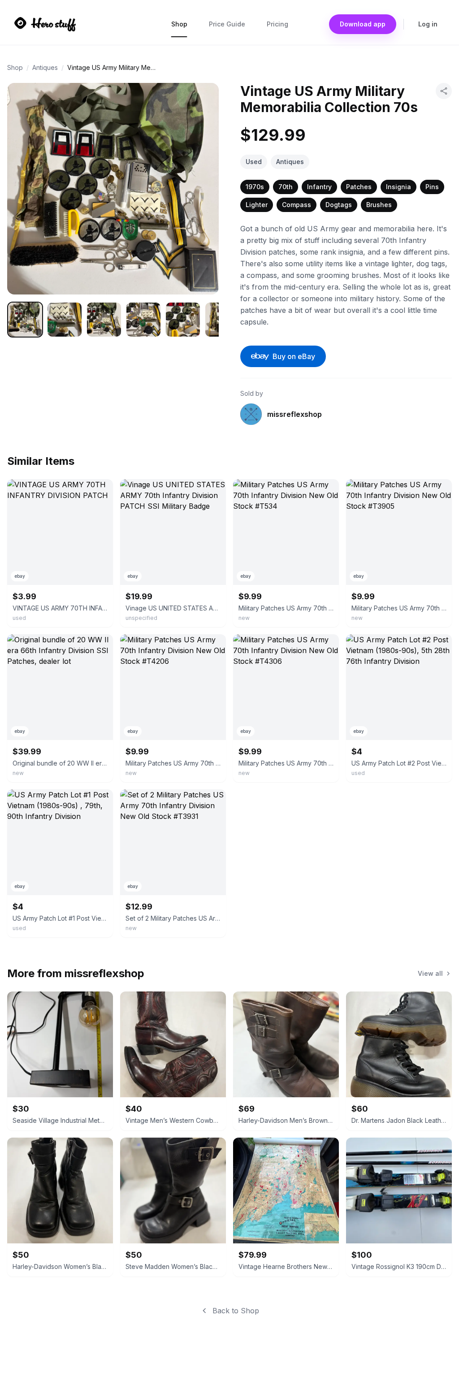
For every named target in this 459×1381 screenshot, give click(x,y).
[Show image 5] (183, 320)
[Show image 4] (143, 320)
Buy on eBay (294, 356)
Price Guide (227, 24)
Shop (179, 24)
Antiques (45, 67)
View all (430, 973)
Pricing (277, 24)
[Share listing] (444, 91)
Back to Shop (235, 1310)
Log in (427, 24)
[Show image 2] (64, 320)
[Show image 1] (25, 320)
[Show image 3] (104, 320)
